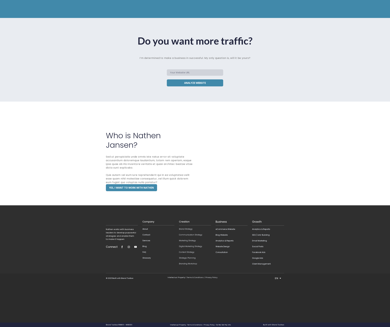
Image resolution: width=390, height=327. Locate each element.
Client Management (261, 264)
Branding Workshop (188, 263)
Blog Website (222, 235)
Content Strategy (186, 252)
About (145, 229)
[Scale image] (122, 215)
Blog (144, 246)
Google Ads (257, 258)
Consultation (222, 252)
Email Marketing (259, 240)
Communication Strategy (190, 234)
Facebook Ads (258, 252)
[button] (131, 187)
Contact (146, 234)
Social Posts (257, 246)
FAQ (144, 252)
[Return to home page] (112, 9)
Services (146, 240)
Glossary (146, 258)
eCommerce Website (225, 229)
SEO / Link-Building (261, 235)
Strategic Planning (187, 258)
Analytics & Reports (225, 240)
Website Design (223, 246)
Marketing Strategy (187, 240)
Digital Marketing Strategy (190, 246)
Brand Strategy (186, 229)
